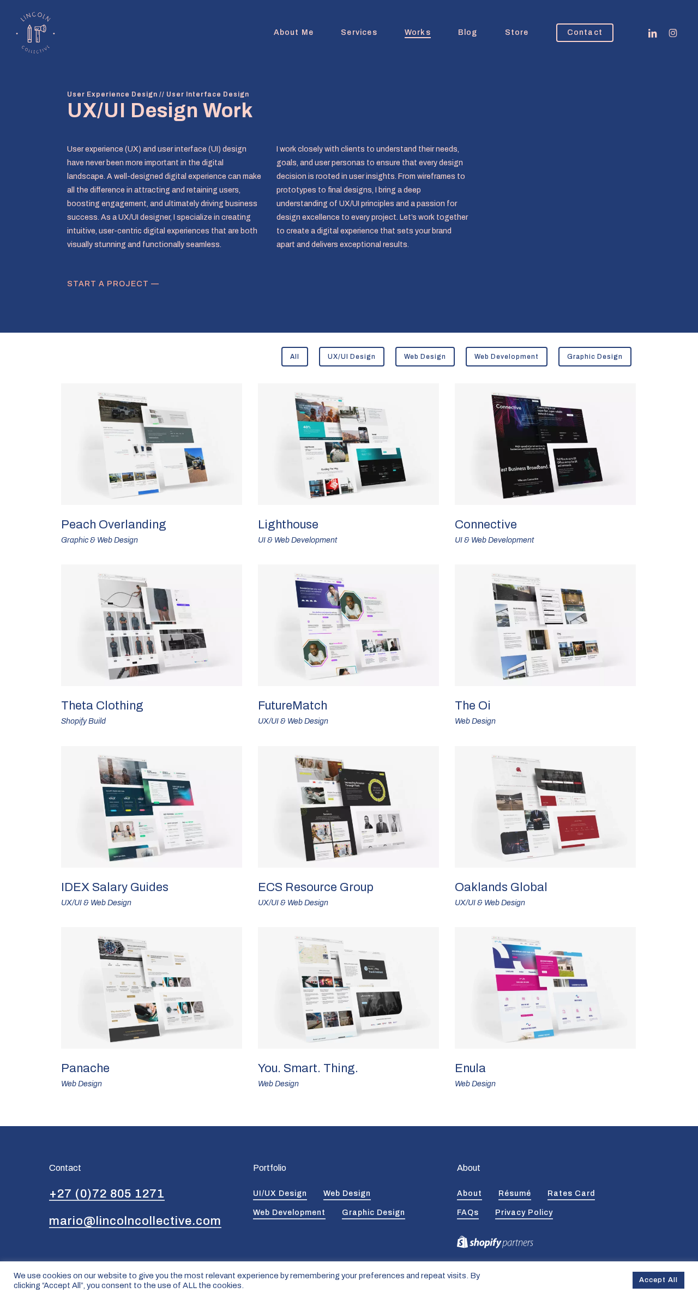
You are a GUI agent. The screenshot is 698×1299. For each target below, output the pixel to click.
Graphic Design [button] (373, 1212)
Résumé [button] (514, 1193)
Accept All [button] (658, 1280)
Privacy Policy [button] (524, 1212)
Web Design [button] (347, 1193)
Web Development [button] (289, 1212)
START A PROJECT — (113, 284)
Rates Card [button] (571, 1193)
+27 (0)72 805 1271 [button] (107, 1193)
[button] (294, 356)
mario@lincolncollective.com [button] (135, 1221)
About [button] (469, 1193)
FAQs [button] (468, 1212)
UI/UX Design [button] (280, 1193)
